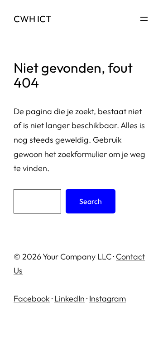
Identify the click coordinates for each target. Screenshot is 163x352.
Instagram (107, 298)
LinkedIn (69, 298)
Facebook (32, 298)
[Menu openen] (144, 19)
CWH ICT (33, 18)
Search (90, 201)
